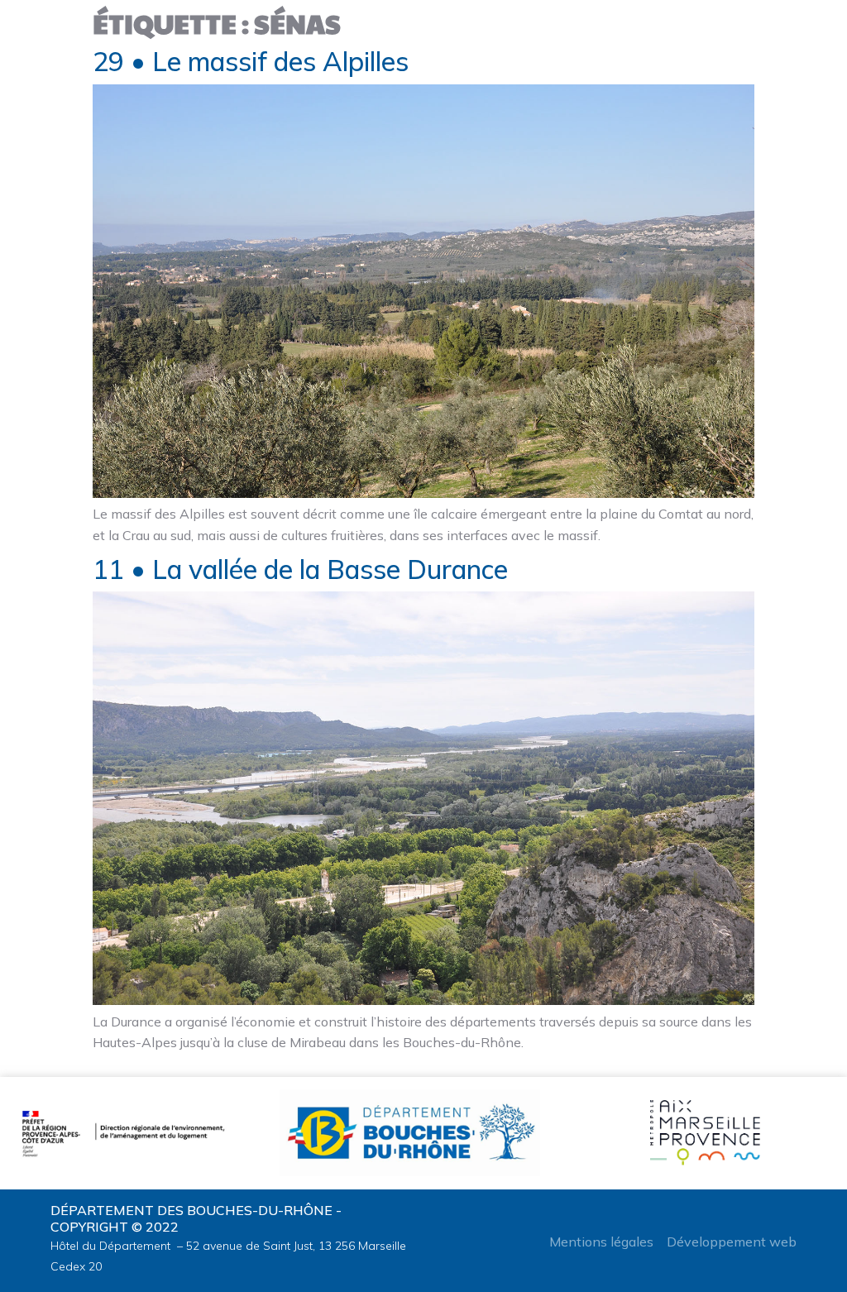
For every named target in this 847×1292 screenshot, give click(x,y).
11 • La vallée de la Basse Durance (300, 569)
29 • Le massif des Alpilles (251, 61)
